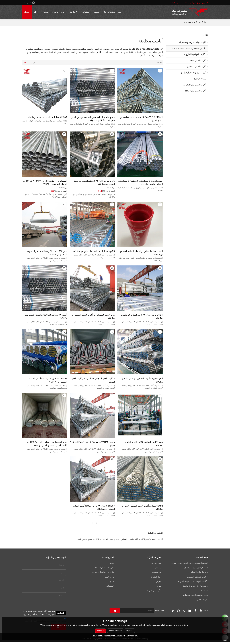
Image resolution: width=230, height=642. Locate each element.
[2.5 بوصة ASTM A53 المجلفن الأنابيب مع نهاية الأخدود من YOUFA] (92, 154)
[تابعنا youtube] (201, 610)
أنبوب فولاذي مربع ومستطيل (196, 567)
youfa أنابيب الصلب (111, 539)
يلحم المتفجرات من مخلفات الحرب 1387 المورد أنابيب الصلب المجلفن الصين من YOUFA (46, 444)
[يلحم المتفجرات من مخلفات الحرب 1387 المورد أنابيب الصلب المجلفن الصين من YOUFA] (44, 415)
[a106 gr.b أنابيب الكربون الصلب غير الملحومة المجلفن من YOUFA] (44, 224)
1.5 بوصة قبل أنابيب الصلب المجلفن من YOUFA (94, 251)
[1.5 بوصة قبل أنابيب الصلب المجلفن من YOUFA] (92, 224)
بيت (119, 11)
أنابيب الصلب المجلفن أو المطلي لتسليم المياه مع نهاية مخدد (141, 253)
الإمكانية (73, 11)
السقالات (204, 590)
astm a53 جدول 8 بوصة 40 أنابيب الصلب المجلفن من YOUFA (48, 380)
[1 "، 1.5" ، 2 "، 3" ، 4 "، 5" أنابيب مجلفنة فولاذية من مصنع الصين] (140, 90)
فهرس (158, 585)
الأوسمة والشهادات (153, 590)
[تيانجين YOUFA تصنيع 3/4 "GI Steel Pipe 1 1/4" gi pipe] (92, 415)
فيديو (112, 581)
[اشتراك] (115, 610)
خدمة (112, 563)
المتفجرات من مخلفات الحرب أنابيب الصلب (189, 563)
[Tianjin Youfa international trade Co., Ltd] (198, 12)
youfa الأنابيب (145, 539)
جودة (63, 11)
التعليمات (110, 585)
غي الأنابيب (97, 539)
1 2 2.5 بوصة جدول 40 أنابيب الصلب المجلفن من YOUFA (141, 316)
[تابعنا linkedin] (189, 610)
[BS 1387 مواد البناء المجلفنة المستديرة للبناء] (44, 90)
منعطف (158, 567)
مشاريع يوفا (156, 572)
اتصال (26, 12)
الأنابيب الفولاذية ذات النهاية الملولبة (193, 581)
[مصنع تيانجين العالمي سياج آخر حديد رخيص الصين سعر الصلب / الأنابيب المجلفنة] (92, 90)
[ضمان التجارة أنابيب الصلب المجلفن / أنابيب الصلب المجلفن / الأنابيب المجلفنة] (140, 154)
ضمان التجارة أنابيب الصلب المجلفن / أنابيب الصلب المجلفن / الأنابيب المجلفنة (140, 182)
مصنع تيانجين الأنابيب (84, 539)
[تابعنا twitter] (184, 610)
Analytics (120, 635)
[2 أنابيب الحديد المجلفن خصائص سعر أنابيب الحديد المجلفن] (92, 351)
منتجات (85, 11)
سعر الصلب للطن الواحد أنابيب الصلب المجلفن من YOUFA (93, 316)
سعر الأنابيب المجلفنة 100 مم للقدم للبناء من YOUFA (143, 444)
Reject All (129, 631)
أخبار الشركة (156, 576)
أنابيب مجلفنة (157, 539)
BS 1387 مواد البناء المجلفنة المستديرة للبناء (47, 117)
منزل (206, 22)
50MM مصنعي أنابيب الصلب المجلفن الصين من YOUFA (142, 507)
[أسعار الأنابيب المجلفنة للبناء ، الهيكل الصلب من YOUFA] (44, 288)
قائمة (28, 62)
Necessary (131, 635)
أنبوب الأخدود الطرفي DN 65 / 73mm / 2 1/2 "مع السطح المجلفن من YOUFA (45, 182)
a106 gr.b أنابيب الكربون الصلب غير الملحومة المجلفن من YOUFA (47, 253)
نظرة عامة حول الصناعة (104, 567)
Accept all (100, 631)
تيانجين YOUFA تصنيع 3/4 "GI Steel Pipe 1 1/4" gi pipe (92, 444)
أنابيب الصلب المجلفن (129, 539)
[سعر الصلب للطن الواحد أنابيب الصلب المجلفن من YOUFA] (92, 288)
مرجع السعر (109, 576)
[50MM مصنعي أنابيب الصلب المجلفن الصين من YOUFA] (140, 479)
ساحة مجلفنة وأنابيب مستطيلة (195, 595)
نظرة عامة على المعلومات (103, 572)
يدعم (56, 11)
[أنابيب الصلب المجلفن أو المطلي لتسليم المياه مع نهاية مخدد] (140, 224)
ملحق (59, 613)
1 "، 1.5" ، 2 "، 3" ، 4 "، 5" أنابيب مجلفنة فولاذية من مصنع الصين (141, 119)
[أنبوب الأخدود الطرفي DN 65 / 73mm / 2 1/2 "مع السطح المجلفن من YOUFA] (44, 154)
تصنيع (96, 11)
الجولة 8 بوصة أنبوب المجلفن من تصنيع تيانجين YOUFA (142, 380)
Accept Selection (115, 631)
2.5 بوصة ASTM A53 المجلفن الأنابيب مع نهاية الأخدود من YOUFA (94, 182)
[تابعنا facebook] (195, 610)
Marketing (96, 635)
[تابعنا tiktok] (173, 610)
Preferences (108, 635)
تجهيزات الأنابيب (201, 599)
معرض (158, 581)
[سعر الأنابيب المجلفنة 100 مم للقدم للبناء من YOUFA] (140, 415)
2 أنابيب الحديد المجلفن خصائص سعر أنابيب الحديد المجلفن (93, 380)
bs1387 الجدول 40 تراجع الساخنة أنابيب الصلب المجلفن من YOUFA (94, 507)
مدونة (46, 11)
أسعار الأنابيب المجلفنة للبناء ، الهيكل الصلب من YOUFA (46, 316)
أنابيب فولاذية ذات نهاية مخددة (195, 585)
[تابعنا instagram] (178, 610)
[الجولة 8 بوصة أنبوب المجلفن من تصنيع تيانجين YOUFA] (140, 351)
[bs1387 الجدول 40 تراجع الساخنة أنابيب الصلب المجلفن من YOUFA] (92, 479)
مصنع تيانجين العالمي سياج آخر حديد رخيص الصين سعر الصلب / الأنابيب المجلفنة (93, 119)
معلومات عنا (109, 11)
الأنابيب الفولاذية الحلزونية (197, 576)
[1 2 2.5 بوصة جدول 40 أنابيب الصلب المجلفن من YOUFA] (140, 288)
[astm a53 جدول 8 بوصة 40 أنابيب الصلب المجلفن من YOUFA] (44, 351)
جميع (199, 22)
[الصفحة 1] (88, 523)
